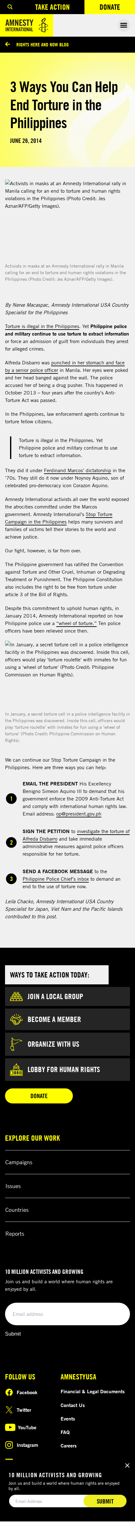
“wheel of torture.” (76, 623)
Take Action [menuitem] (52, 7)
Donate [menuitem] (117, 8)
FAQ (65, 1432)
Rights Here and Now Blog (42, 44)
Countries (17, 1209)
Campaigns (18, 1162)
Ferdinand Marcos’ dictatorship (77, 470)
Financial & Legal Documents (93, 1391)
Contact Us (73, 1405)
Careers (69, 1445)
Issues (13, 1185)
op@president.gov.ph (78, 814)
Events (68, 1418)
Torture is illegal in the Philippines (42, 326)
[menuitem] (10, 7)
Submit (13, 1334)
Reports (14, 1233)
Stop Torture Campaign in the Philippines (58, 518)
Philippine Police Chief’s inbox (56, 879)
